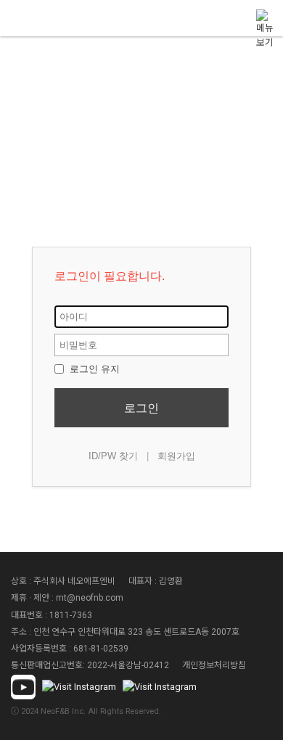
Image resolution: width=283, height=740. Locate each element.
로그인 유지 (93, 368)
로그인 (141, 408)
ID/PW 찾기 (113, 456)
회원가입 (176, 456)
